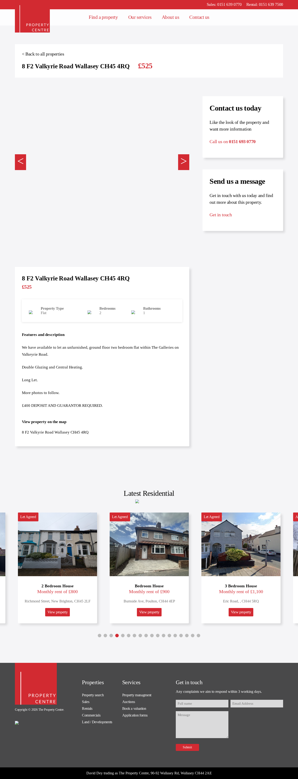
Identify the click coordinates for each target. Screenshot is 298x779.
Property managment (136, 695)
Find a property (103, 17)
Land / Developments (97, 722)
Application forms (135, 715)
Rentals (87, 708)
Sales (85, 702)
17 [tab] (192, 635)
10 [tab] (152, 635)
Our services (140, 17)
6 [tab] (128, 635)
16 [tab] (187, 635)
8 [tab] (140, 635)
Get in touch (221, 214)
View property (57, 612)
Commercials (91, 715)
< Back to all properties (43, 53)
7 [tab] (134, 635)
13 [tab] (169, 635)
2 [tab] (105, 635)
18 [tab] (198, 635)
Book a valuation (134, 708)
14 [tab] (175, 635)
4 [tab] (117, 635)
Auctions (128, 702)
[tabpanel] (149, 568)
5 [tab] (123, 635)
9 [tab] (146, 635)
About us (170, 17)
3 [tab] (111, 635)
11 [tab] (157, 635)
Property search (93, 695)
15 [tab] (181, 635)
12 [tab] (163, 635)
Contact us (199, 17)
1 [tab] (99, 635)
